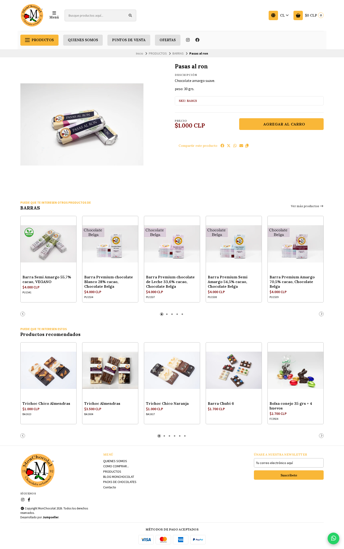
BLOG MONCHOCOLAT (118, 476)
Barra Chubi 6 (221, 403)
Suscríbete (289, 475)
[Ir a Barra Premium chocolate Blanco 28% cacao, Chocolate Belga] (110, 244)
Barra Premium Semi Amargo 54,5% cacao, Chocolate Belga (228, 282)
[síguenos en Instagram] (187, 40)
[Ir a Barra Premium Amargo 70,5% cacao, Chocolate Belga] (295, 244)
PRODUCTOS (43, 40)
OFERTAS (168, 40)
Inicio (139, 53)
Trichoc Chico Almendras (46, 403)
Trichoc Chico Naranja (167, 403)
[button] (247, 145)
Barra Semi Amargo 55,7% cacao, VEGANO (46, 279)
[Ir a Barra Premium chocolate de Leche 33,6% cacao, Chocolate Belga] (172, 244)
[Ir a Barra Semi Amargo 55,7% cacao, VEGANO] (48, 244)
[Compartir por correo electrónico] (241, 145)
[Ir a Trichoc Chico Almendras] (48, 370)
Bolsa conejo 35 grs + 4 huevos (291, 405)
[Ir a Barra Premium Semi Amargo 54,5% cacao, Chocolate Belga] (234, 244)
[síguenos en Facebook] (197, 40)
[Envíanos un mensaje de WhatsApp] (333, 538)
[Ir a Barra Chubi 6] (234, 370)
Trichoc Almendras (102, 403)
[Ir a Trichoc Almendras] (110, 370)
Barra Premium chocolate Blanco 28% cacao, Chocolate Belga (108, 282)
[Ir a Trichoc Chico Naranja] (172, 370)
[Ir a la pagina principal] (32, 15)
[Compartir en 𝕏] (228, 145)
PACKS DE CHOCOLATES (119, 481)
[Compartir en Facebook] (222, 145)
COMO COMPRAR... (116, 466)
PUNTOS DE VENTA (129, 40)
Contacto (109, 487)
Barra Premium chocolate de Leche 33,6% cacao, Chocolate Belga (170, 282)
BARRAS (178, 53)
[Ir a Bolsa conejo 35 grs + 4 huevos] (295, 370)
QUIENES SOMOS (83, 40)
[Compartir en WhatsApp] (235, 145)
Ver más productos (305, 206)
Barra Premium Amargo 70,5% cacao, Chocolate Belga (292, 282)
